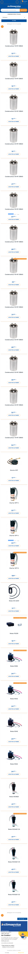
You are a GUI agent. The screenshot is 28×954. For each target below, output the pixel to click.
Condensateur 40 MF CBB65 (14, 242)
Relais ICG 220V (14, 601)
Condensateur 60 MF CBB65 (14, 372)
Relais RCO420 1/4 (14, 862)
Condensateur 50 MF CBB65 (14, 307)
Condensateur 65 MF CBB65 (14, 405)
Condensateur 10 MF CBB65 (14, 46)
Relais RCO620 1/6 (14, 829)
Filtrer (14, 20)
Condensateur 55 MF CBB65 (14, 340)
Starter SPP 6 (14, 535)
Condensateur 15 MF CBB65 (14, 78)
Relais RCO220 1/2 (14, 894)
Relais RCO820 (14, 796)
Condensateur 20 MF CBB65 (14, 111)
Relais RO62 (14, 699)
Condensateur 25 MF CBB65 (14, 144)
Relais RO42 (14, 731)
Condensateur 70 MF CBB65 (14, 437)
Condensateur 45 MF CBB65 (14, 274)
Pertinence (14, 17)
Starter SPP (14, 470)
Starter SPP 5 (14, 503)
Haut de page (22, 919)
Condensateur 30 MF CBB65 (14, 176)
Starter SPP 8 (14, 568)
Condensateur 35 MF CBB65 (14, 209)
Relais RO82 (14, 666)
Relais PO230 (14, 633)
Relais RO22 (14, 764)
